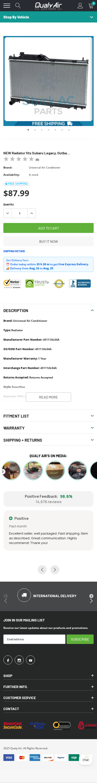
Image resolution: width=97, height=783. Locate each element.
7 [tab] (69, 130)
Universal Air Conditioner (44, 167)
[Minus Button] (8, 213)
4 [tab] (48, 130)
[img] (18, 159)
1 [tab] (28, 130)
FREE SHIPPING (18, 184)
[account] (80, 5)
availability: (11, 175)
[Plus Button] (32, 213)
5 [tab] (55, 130)
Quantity (8, 204)
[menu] (6, 5)
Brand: (7, 167)
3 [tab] (41, 130)
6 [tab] (62, 130)
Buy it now (48, 241)
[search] (18, 5)
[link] (7, 659)
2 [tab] (35, 130)
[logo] (48, 5)
